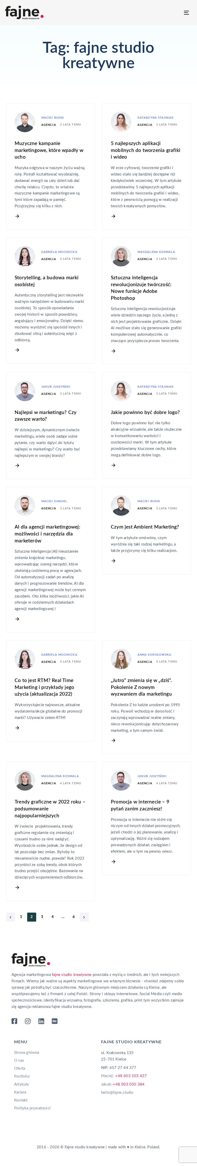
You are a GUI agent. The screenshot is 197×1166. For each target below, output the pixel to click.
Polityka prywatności (32, 1108)
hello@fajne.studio (117, 1093)
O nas (19, 1060)
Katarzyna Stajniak (155, 117)
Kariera (20, 1092)
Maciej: (124, 1076)
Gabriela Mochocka (59, 252)
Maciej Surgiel (54, 501)
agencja (48, 124)
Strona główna (26, 1053)
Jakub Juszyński (56, 386)
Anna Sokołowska (154, 654)
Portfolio (22, 1076)
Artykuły (21, 1084)
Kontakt (20, 1100)
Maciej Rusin (52, 117)
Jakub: (122, 1084)
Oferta (19, 1068)
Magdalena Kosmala (156, 252)
